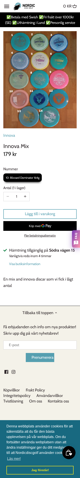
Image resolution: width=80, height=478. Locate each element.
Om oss (35, 401)
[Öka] (25, 196)
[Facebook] (6, 371)
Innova (9, 135)
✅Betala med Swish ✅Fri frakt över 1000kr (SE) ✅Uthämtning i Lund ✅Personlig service (40, 20)
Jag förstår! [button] (40, 470)
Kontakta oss (58, 401)
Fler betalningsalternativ (40, 235)
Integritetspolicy (16, 395)
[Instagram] (13, 371)
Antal (13, 188)
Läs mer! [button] (14, 459)
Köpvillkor (11, 390)
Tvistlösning (13, 401)
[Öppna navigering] (6, 6)
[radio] (22, 177)
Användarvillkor (49, 395)
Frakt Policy (35, 390)
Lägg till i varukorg (40, 213)
